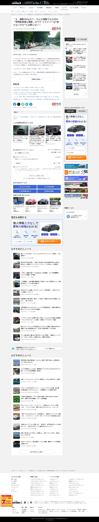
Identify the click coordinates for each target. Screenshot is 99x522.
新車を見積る (50, 191)
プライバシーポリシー (61, 509)
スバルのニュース (54, 491)
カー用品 (13, 483)
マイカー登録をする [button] (49, 348)
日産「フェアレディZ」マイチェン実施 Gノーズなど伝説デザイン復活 (40, 379)
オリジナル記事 (74, 7)
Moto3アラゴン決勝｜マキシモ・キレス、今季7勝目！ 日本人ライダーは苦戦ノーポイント (40, 291)
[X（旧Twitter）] (28, 502)
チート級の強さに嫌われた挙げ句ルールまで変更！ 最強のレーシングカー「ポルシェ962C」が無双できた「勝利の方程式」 (40, 336)
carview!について (41, 509)
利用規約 (79, 509)
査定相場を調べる (26, 191)
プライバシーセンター (71, 509)
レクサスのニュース (54, 481)
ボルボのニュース (73, 495)
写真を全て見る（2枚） (38, 50)
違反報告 (58, 157)
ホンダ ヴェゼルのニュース (37, 491)
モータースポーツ (15, 485)
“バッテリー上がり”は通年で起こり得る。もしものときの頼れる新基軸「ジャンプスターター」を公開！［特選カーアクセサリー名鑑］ (40, 318)
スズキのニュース (54, 493)
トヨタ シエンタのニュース (37, 485)
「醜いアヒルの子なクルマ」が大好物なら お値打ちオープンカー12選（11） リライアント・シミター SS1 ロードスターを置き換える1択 (41, 414)
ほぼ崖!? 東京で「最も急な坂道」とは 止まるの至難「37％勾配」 (29, 90)
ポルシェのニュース (73, 487)
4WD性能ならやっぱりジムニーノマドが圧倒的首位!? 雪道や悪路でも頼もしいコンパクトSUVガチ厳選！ (41, 308)
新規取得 (79, 2)
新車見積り (49, 7)
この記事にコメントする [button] (23, 152)
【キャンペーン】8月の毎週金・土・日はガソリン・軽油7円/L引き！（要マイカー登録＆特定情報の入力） (37, 117)
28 (56, 163)
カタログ (31, 7)
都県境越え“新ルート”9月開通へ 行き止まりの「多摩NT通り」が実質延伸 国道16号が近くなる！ (36, 99)
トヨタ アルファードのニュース (38, 481)
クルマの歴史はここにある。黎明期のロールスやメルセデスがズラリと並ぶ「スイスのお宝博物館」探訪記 (40, 369)
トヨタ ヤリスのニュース (36, 483)
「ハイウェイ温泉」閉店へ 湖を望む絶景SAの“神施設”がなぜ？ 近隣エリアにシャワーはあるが (36, 96)
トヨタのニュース (54, 479)
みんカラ (32, 511)
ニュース (64, 7)
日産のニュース (53, 483)
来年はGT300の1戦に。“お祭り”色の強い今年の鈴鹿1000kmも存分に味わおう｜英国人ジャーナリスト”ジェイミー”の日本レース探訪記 (36, 140)
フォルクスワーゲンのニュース (76, 485)
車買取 (57, 7)
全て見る (76, 94)
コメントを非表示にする (55, 149)
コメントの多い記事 (81, 39)
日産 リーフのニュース (36, 489)
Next (60, 130)
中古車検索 (40, 7)
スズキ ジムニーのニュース (37, 495)
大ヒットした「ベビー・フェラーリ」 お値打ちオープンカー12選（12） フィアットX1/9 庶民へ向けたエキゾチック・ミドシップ (39, 406)
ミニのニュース (72, 489)
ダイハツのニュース (54, 495)
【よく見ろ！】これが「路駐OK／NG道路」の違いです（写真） (31, 68)
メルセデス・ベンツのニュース (76, 479)
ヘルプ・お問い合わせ (42, 512)
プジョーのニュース (73, 491)
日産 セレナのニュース (36, 487)
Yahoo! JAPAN (85, 2)
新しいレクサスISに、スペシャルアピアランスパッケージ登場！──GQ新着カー (20, 138)
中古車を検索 (50, 186)
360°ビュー (23, 7)
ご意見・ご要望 (81, 511)
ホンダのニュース (54, 485)
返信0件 (18, 163)
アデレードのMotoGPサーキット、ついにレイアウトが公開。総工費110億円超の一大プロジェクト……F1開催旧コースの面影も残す (40, 389)
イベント (13, 489)
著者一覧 (51, 511)
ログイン (75, 2)
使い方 (32, 150)
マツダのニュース (54, 489)
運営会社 (48, 509)
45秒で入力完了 (50, 241)
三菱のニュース (53, 487)
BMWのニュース (73, 481)
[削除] (12, 495)
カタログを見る (26, 186)
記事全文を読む (36, 79)
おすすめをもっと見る (36, 452)
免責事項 (84, 509)
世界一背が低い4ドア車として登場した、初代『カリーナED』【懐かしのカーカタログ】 (40, 434)
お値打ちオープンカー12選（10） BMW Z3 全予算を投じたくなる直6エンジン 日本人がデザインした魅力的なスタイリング (41, 425)
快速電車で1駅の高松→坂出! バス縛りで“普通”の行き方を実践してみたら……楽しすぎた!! (40, 299)
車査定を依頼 (70, 111)
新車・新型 (14, 479)
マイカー (83, 7)
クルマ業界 (14, 481)
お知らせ (53, 509)
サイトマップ (57, 511)
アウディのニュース (73, 483)
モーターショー (15, 487)
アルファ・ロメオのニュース (76, 493)
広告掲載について (65, 511)
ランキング (70, 39)
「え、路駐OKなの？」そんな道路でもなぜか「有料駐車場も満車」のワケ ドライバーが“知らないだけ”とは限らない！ (36, 22)
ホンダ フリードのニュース (37, 493)
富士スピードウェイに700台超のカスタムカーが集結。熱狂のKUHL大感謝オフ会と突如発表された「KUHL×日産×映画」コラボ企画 (40, 327)
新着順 (59, 152)
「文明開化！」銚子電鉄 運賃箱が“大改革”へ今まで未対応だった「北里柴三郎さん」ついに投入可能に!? (41, 282)
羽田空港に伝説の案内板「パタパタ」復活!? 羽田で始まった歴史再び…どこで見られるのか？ (41, 361)
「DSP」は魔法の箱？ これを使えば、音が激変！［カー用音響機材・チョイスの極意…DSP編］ (53, 139)
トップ (14, 7)
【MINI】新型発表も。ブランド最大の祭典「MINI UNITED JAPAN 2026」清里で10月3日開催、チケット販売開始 (39, 397)
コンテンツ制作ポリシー (43, 511)
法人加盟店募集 (73, 511)
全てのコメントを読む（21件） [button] (37, 175)
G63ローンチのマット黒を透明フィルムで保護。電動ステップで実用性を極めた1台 (40, 442)
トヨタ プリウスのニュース (37, 479)
